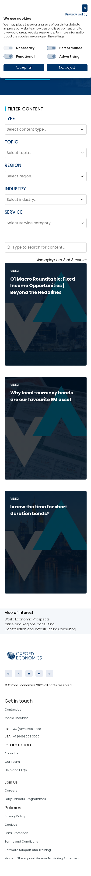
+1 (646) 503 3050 (26, 736)
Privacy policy (76, 14)
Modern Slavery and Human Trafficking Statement (42, 858)
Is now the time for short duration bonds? (38, 510)
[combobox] (41, 129)
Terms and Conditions (21, 841)
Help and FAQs (16, 770)
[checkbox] (8, 48)
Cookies (11, 825)
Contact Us (13, 709)
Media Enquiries (16, 718)
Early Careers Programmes (25, 799)
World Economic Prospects (27, 619)
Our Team (12, 762)
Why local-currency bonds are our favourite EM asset (41, 396)
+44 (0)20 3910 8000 (26, 729)
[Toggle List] (82, 129)
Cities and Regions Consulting (30, 624)
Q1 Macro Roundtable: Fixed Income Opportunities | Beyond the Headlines (42, 286)
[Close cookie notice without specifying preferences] (85, 8)
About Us (11, 753)
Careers (11, 790)
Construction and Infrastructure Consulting (40, 629)
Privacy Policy (15, 816)
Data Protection (16, 833)
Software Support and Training (28, 850)
